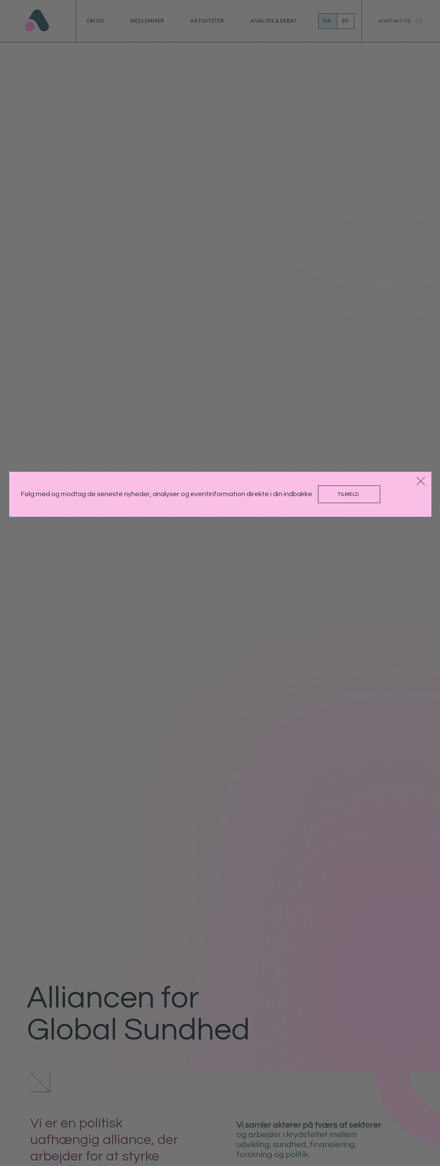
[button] (421, 481)
